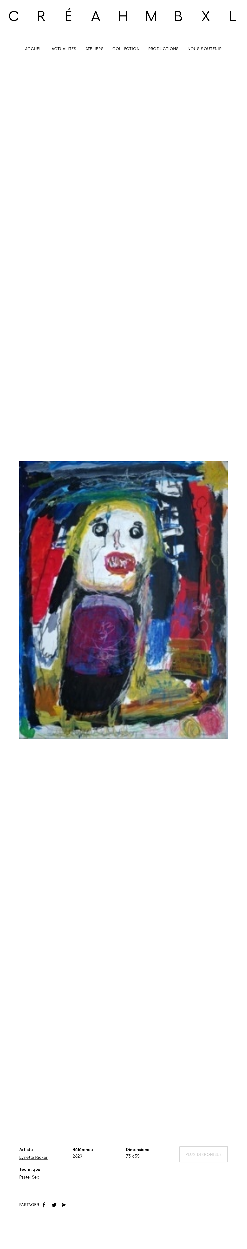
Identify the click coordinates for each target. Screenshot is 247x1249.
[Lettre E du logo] (68, 15)
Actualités (64, 49)
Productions (163, 49)
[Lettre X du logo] (206, 15)
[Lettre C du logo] (13, 15)
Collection (126, 49)
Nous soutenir (205, 49)
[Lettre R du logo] (41, 15)
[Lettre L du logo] (233, 15)
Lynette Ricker (33, 1157)
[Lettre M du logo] (151, 15)
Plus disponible (203, 1154)
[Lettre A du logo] (96, 15)
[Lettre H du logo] (123, 15)
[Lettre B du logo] (178, 15)
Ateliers (94, 49)
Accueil (34, 49)
